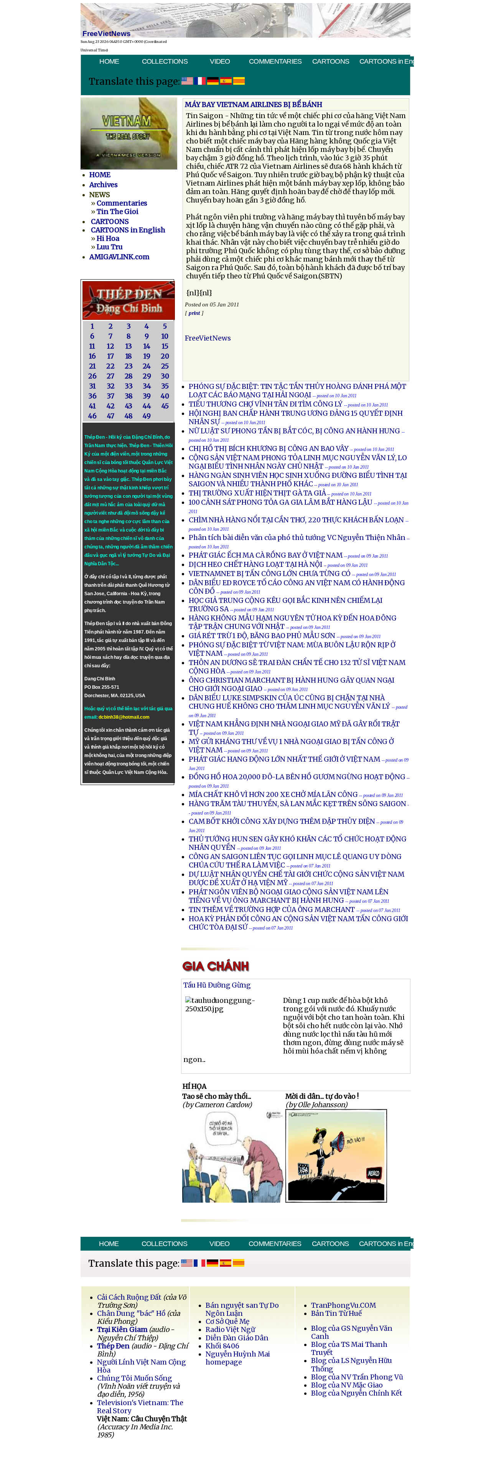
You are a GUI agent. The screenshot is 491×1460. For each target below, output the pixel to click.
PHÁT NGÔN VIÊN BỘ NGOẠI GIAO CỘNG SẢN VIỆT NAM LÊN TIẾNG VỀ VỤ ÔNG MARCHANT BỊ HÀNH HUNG (289, 896)
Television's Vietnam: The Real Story (140, 1407)
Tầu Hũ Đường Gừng (217, 985)
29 (147, 376)
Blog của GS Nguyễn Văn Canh (351, 1332)
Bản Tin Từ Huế (336, 1313)
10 (164, 336)
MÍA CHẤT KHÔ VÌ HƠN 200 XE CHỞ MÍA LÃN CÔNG (273, 794)
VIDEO (220, 61)
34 (147, 386)
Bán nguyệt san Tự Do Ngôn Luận (242, 1309)
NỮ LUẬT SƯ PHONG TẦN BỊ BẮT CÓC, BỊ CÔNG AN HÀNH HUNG (295, 431)
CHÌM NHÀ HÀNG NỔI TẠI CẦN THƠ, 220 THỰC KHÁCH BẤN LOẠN (296, 520)
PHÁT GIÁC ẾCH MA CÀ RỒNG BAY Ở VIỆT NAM (266, 555)
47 (110, 416)
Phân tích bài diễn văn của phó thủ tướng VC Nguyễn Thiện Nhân (297, 537)
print (194, 313)
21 (92, 366)
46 (92, 416)
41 (92, 406)
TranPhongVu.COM (343, 1305)
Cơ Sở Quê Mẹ (227, 1321)
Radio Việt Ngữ (230, 1329)
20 (165, 356)
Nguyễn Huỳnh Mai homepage (238, 1358)
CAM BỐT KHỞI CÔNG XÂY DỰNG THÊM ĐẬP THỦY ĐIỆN (282, 821)
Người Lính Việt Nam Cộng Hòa (141, 1366)
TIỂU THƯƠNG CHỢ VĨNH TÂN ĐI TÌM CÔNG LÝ (266, 404)
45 (165, 406)
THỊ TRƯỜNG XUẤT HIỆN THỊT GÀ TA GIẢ (257, 493)
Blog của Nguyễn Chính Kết (356, 1393)
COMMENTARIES (275, 61)
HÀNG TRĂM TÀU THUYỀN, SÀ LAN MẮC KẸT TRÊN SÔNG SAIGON (297, 804)
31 (92, 386)
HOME (109, 61)
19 (146, 356)
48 (129, 416)
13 (128, 346)
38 (129, 396)
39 (147, 396)
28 (129, 376)
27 (110, 376)
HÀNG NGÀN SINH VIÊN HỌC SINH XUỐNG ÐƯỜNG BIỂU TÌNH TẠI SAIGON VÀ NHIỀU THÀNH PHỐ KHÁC (298, 479)
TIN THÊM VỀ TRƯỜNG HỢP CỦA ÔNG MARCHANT (272, 909)
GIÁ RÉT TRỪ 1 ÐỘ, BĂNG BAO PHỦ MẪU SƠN (263, 636)
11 (92, 346)
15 (165, 346)
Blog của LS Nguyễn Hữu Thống (351, 1364)
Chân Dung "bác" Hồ (131, 1313)
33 (129, 386)
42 (111, 406)
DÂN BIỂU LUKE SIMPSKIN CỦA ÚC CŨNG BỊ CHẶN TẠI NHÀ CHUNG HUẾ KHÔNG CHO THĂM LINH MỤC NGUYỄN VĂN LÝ (290, 702)
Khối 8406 (222, 1346)
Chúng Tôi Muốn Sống (134, 1378)
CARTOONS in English (386, 61)
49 (147, 416)
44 (147, 406)
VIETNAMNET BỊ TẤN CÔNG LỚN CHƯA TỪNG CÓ (270, 574)
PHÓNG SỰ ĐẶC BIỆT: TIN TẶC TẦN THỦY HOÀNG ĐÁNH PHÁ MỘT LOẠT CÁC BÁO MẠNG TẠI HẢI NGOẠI (297, 390)
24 (147, 366)
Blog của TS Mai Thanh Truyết (349, 1348)
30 (165, 376)
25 (165, 366)
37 (110, 396)
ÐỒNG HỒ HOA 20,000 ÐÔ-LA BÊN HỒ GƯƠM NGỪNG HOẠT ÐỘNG (297, 777)
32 (111, 386)
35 (165, 386)
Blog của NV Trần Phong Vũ (357, 1377)
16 (92, 356)
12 (110, 346)
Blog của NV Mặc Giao (347, 1385)
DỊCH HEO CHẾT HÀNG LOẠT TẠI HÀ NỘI (255, 564)
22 (110, 366)
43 (129, 406)
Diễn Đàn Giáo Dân (237, 1338)
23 (129, 366)
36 (92, 396)
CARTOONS (330, 61)
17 (110, 356)
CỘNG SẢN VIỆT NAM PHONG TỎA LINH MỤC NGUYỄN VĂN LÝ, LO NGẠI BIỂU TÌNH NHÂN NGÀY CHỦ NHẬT (298, 462)
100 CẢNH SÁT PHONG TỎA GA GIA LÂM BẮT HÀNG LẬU (281, 502)
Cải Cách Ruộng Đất (129, 1297)
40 (165, 396)
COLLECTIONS (165, 61)
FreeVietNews (208, 338)
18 (128, 356)
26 (92, 376)
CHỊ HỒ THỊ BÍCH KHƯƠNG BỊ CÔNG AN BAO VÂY (269, 448)
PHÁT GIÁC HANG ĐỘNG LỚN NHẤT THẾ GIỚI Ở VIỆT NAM (285, 759)
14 (146, 346)
